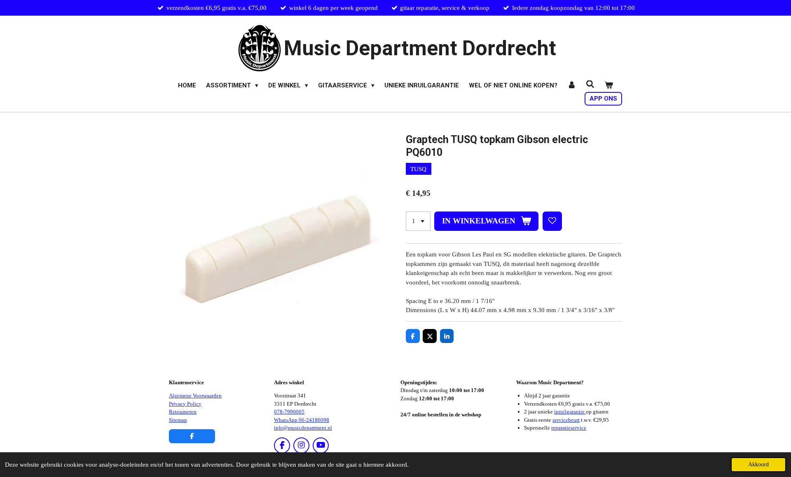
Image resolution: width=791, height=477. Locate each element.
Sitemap (178, 420)
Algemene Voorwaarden (195, 395)
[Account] (571, 85)
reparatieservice (568, 428)
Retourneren (183, 412)
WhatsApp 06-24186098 (301, 420)
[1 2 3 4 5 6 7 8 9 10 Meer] (418, 221)
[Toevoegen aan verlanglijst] (552, 221)
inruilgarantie (570, 412)
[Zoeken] (590, 84)
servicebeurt (566, 420)
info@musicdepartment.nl (303, 428)
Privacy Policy (185, 404)
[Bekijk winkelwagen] (608, 85)
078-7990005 (289, 412)
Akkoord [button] (758, 464)
